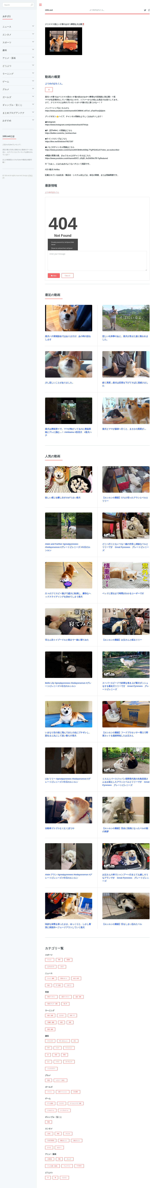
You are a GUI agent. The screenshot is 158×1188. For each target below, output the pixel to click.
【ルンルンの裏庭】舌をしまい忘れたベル (122, 924)
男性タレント (63, 1140)
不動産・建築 (50, 1022)
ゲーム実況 (50, 1103)
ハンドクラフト (51, 1068)
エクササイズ (50, 966)
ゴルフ (62, 966)
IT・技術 (58, 985)
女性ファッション (62, 1091)
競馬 (48, 1122)
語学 (61, 1022)
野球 (59, 959)
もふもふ (64, 1177)
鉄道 (56, 1054)
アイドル (68, 1133)
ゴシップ (69, 1159)
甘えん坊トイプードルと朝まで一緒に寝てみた (67, 640)
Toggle (40, 5)
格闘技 (68, 959)
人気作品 (49, 1159)
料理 (48, 1080)
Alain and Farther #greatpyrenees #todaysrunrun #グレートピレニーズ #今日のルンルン (67, 547)
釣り (75, 1041)
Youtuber (50, 1140)
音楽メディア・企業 (52, 1003)
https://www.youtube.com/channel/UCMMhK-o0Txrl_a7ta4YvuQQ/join (75, 111)
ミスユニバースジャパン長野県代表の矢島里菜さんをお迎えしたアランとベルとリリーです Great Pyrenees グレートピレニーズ (125, 782)
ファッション (68, 1047)
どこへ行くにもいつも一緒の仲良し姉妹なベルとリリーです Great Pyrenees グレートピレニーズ (125, 547)
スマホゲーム (50, 1110)
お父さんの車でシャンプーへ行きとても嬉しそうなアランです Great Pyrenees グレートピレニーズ (125, 877)
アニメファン (67, 1166)
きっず (49, 1147)
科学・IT (72, 1015)
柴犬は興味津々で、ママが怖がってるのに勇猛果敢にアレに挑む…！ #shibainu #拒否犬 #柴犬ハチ (68, 432)
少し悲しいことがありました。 (59, 382)
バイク (57, 1061)
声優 (59, 1159)
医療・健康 (50, 1029)
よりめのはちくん (52, 192)
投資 (70, 1022)
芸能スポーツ (63, 978)
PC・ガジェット (63, 1041)
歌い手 (65, 1003)
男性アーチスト (51, 996)
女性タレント (76, 1140)
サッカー (49, 959)
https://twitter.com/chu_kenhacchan (60, 133)
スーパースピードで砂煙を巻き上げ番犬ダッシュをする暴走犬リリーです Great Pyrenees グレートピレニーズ (125, 686)
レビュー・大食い (60, 1080)
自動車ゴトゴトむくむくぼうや (59, 828)
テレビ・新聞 (50, 978)
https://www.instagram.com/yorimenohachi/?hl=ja (66, 125)
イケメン (49, 1091)
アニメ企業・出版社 (52, 1166)
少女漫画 (75, 1091)
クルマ (57, 1047)
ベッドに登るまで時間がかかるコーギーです (123, 593)
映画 (58, 1133)
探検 (64, 1054)
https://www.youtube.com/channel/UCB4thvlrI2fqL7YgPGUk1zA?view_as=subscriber (82, 150)
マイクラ (61, 1103)
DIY (48, 1047)
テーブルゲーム (64, 1110)
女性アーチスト (65, 996)
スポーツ (69, 985)
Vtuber (79, 1166)
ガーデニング (69, 1061)
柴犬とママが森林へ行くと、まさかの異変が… (124, 429)
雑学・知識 (50, 1015)
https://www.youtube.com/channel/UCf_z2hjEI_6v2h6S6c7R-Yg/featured (76, 158)
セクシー (59, 1147)
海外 (48, 985)
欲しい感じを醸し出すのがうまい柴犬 (63, 497)
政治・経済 (76, 978)
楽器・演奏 (78, 996)
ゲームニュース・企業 (75, 1103)
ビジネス (61, 1015)
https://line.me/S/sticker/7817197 (59, 141)
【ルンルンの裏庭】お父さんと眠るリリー (122, 640)
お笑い (49, 1133)
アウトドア (50, 1041)
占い (48, 1061)
